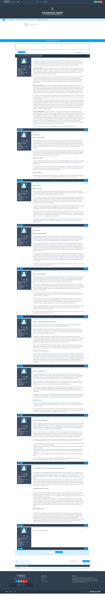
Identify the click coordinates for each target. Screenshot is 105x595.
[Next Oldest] (51, 554)
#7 (86, 368)
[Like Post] (85, 129)
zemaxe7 (24, 138)
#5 (86, 271)
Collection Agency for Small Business (24, 561)
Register (100, 1)
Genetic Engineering (31, 19)
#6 (86, 319)
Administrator (57, 58)
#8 (86, 417)
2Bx (21, 75)
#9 (86, 465)
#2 (86, 132)
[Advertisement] (61, 30)
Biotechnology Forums (11, 19)
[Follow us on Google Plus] (21, 581)
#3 (86, 183)
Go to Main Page (23, 584)
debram (24, 472)
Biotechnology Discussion (21, 19)
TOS (15, 591)
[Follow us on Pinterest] (26, 581)
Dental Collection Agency (21, 586)
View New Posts (44, 577)
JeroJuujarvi (24, 534)
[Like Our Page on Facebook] (16, 581)
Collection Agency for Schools (22, 562)
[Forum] (6, 1)
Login (96, 1)
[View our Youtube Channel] (24, 581)
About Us (7, 591)
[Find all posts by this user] (19, 129)
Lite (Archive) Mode (44, 581)
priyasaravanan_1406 (24, 64)
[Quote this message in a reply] (87, 129)
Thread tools (21, 52)
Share (21, 129)
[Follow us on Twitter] (19, 581)
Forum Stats (43, 579)
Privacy (11, 591)
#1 (86, 58)
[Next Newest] (54, 554)
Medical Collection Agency (30, 1)
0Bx (21, 149)
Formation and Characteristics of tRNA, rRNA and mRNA (42, 19)
